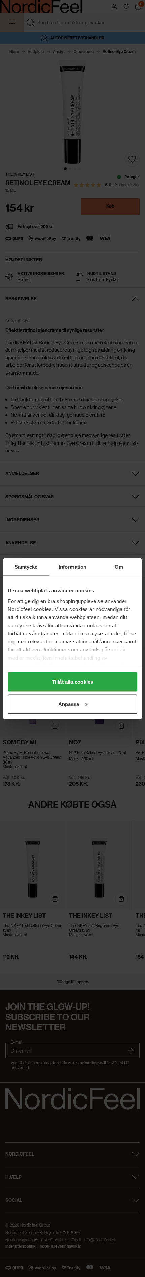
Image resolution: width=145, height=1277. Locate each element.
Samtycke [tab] (26, 566)
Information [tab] (72, 566)
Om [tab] (119, 566)
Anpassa (68, 704)
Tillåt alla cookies (72, 682)
